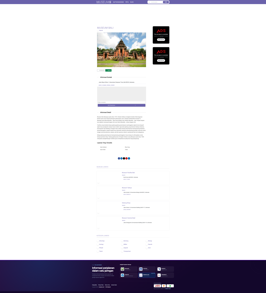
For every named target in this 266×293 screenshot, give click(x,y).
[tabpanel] (121, 49)
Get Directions (111, 105)
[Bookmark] (98, 182)
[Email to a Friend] (124, 158)
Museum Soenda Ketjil (128, 218)
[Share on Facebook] (119, 158)
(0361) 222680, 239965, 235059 (106, 85)
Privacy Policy (100, 284)
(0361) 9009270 (126, 194)
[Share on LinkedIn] (129, 158)
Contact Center (114, 284)
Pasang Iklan (94, 284)
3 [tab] (124, 68)
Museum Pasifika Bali (128, 172)
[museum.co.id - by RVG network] (104, 2)
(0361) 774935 (126, 179)
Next (144, 49)
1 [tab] (119, 68)
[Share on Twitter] (121, 158)
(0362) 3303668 (126, 209)
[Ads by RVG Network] (157, 285)
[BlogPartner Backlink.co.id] (170, 285)
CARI (166, 2)
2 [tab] (122, 68)
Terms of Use (107, 284)
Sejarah (123, 175)
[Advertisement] (133, 14)
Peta (127, 2)
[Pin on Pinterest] (126, 158)
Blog (131, 2)
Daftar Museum (118, 2)
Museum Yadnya (127, 188)
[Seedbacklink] (164, 285)
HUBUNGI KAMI (168, 288)
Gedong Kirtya (126, 203)
